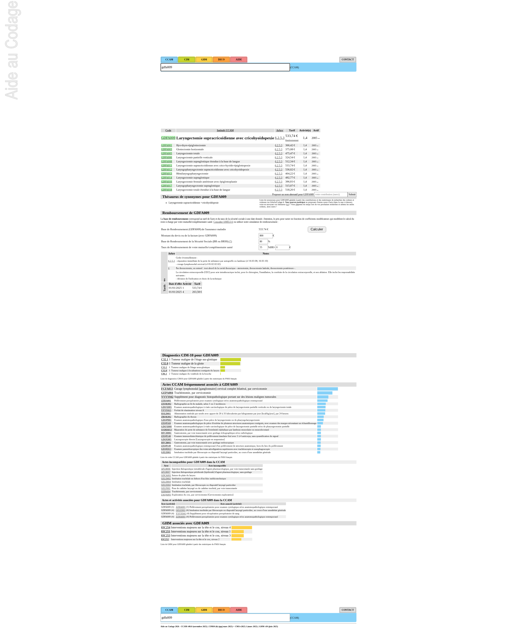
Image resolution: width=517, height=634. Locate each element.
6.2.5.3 (280, 138)
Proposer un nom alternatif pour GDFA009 (293, 194)
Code (168, 130)
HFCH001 (166, 433)
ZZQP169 (166, 423)
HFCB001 (166, 442)
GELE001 (166, 452)
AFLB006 (165, 469)
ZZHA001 (166, 400)
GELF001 (165, 488)
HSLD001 (166, 413)
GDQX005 (166, 407)
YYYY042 (167, 396)
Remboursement (291, 140)
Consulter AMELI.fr (223, 221)
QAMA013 (166, 429)
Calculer (317, 229)
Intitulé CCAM (225, 130)
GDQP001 (166, 420)
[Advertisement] (258, 28)
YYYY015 (166, 410)
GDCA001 (166, 475)
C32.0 (164, 363)
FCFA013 (167, 388)
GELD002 (166, 478)
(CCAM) (294, 67)
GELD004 (166, 482)
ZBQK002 (166, 417)
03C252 (165, 539)
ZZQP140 (166, 436)
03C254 (165, 527)
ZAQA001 (166, 494)
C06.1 (164, 374)
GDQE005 (166, 439)
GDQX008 (166, 426)
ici (288, 204)
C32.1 (164, 359)
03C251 (165, 531)
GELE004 (166, 485)
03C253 (165, 535)
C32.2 (164, 367)
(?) (230, 241)
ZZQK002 (166, 404)
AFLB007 (165, 472)
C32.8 (164, 370)
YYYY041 (181, 513)
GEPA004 (167, 392)
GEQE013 (166, 449)
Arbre (279, 130)
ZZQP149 (166, 446)
